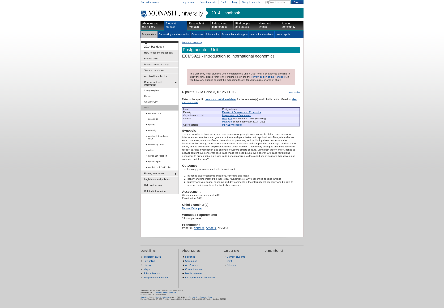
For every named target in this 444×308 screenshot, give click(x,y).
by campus (153, 119)
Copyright (144, 297)
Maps (147, 269)
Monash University (192, 42)
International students (262, 34)
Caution (203, 297)
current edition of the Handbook (268, 76)
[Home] (172, 17)
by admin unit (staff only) (159, 167)
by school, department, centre (158, 137)
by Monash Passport (157, 156)
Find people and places (242, 25)
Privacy (211, 297)
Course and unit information (153, 83)
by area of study (155, 113)
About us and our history (150, 25)
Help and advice (153, 185)
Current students (208, 2)
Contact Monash (194, 269)
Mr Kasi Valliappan (232, 124)
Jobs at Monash (152, 273)
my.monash (189, 2)
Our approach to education (200, 277)
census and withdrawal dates (220, 99)
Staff (223, 2)
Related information (155, 191)
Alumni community (288, 25)
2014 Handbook (225, 13)
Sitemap (231, 265)
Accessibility (193, 297)
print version (294, 92)
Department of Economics (236, 115)
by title (151, 150)
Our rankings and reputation (174, 34)
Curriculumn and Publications (164, 292)
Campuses (197, 34)
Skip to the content (150, 2)
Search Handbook (154, 70)
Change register (151, 90)
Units (146, 107)
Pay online (149, 260)
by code (151, 125)
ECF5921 (199, 228)
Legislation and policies (157, 179)
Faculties (190, 256)
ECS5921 (211, 228)
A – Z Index (191, 265)
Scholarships (212, 34)
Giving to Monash (251, 2)
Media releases (193, 273)
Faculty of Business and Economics (241, 112)
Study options (149, 34)
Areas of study (150, 102)
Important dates (152, 256)
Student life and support (234, 34)
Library (233, 2)
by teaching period (156, 144)
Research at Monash (196, 25)
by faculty (152, 130)
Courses (148, 96)
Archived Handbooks (155, 76)
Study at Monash (171, 25)
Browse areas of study (156, 64)
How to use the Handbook (158, 52)
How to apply (283, 34)
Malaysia (227, 118)
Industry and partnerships (219, 25)
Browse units (151, 58)
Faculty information (154, 173)
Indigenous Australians (156, 277)
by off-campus (154, 161)
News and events (265, 25)
